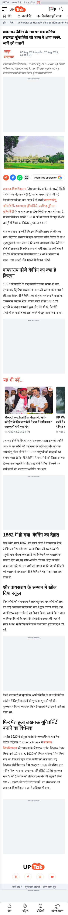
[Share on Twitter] (26, 177)
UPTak (5, 2)
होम (9, 16)
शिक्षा (12, 22)
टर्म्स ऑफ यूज (49, 886)
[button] (29, 411)
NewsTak (17, 2)
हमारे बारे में (17, 886)
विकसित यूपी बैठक (52, 16)
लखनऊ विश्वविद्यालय (14, 188)
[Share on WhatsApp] (20, 177)
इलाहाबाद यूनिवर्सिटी (26, 205)
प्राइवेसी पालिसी (32, 886)
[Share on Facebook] (13, 177)
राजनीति (26, 16)
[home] (34, 866)
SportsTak (29, 2)
